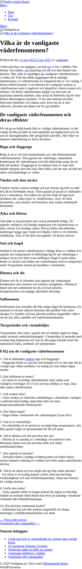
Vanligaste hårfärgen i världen (26, 553)
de (42, 74)
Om (10, 15)
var (49, 66)
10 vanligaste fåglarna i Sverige (27, 546)
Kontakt (13, 19)
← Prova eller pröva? (13, 519)
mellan (30, 359)
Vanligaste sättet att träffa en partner (30, 549)
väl (47, 106)
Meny (3, 5)
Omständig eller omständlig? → (20, 523)
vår (26, 70)
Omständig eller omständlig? (26, 556)
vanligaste (62, 60)
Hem (11, 12)
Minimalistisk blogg (55, 563)
